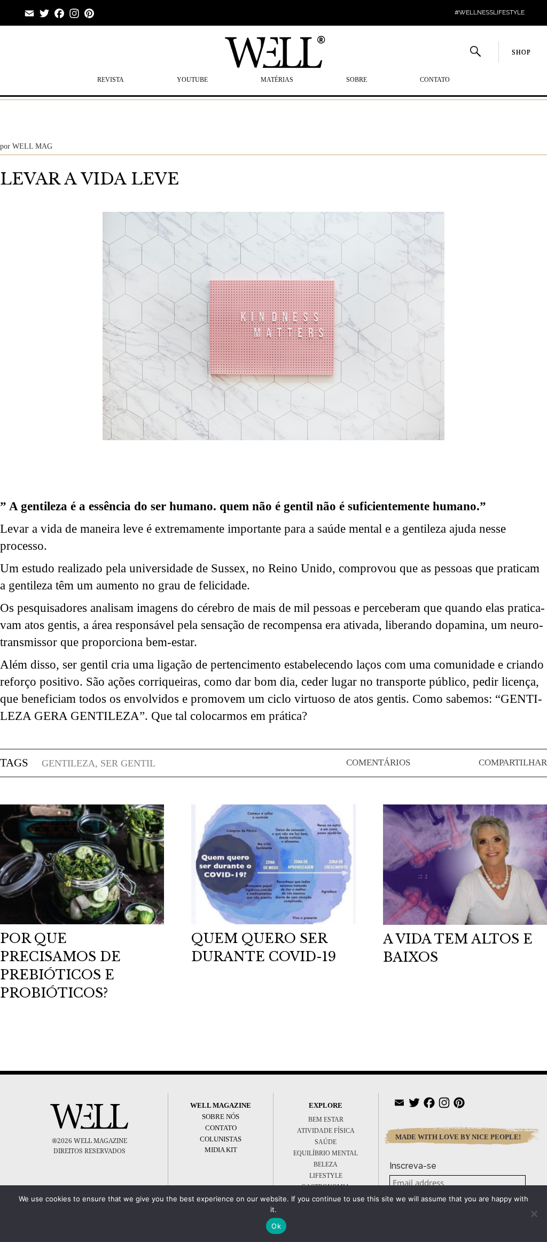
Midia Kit (221, 1150)
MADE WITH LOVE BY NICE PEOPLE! (458, 1137)
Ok (276, 1226)
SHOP (521, 52)
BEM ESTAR (325, 1119)
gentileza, (70, 763)
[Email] (29, 15)
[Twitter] (44, 15)
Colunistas (220, 1139)
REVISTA (110, 79)
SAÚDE (326, 1142)
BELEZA (326, 1164)
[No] (533, 1213)
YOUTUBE (192, 79)
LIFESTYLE (325, 1175)
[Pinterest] (89, 15)
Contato (435, 79)
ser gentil (127, 763)
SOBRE (356, 79)
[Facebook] (59, 15)
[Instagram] (74, 15)
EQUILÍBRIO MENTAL (325, 1153)
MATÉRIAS (277, 79)
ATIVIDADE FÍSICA (326, 1130)
